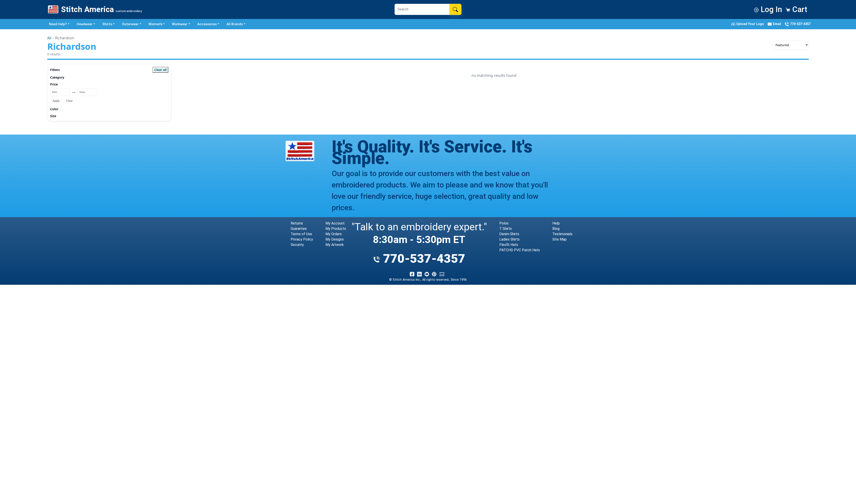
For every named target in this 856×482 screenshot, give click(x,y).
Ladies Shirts (509, 239)
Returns (297, 223)
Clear (69, 101)
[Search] (455, 9)
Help (556, 223)
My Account (335, 223)
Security (297, 245)
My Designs (334, 239)
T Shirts (505, 228)
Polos (503, 223)
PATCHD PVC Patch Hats (519, 250)
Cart (798, 9)
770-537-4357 (800, 24)
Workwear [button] (179, 24)
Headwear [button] (85, 24)
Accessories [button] (207, 24)
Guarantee (299, 228)
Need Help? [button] (58, 24)
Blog (556, 228)
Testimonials (562, 234)
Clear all (160, 70)
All (49, 37)
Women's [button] (155, 24)
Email (777, 24)
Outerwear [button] (130, 24)
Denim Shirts (509, 234)
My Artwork (334, 245)
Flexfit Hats (508, 245)
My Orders (333, 234)
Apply (56, 101)
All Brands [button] (234, 24)
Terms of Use (301, 234)
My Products (335, 228)
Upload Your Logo (750, 24)
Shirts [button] (107, 24)
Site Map (559, 239)
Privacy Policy (302, 239)
